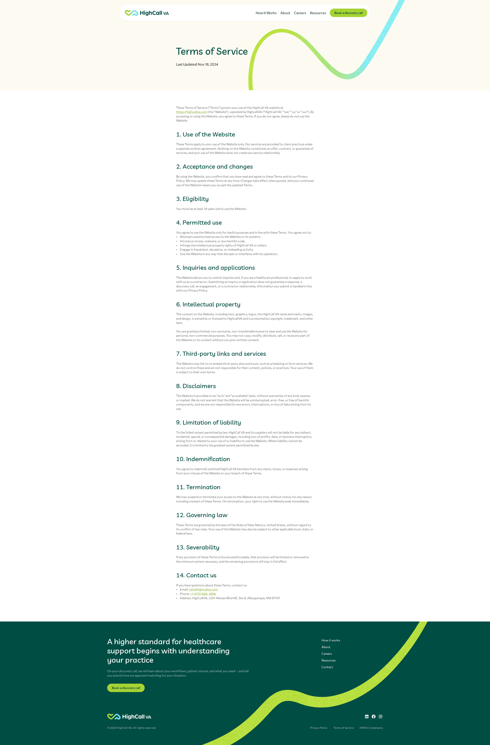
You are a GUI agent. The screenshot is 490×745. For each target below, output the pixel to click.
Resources (318, 13)
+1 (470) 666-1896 (203, 594)
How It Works (266, 13)
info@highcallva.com (203, 589)
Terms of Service (343, 727)
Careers (300, 13)
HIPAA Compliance (371, 727)
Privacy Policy (318, 727)
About (285, 13)
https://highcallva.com (191, 112)
